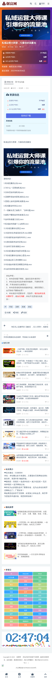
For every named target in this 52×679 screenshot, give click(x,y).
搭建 (39, 599)
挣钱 (25, 599)
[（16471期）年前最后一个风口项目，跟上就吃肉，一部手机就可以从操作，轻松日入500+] (9, 363)
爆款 (39, 606)
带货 (10, 307)
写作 (39, 577)
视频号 (40, 621)
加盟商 (32, 677)
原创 (25, 584)
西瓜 (39, 617)
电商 (25, 610)
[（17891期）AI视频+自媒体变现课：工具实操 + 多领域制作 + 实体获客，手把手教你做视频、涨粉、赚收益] (10, 535)
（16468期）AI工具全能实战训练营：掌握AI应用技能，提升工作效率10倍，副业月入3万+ (32, 422)
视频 (11, 621)
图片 (39, 584)
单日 (11, 584)
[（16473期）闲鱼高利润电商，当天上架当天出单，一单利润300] (9, 350)
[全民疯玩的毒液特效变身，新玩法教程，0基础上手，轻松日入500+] (10, 546)
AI (11, 573)
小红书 (25, 588)
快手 (25, 592)
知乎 (11, 614)
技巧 (11, 595)
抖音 (39, 595)
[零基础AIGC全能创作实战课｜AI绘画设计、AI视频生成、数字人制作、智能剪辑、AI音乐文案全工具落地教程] (9, 445)
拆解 (11, 599)
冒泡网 (4, 47)
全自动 (25, 577)
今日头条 (11, 577)
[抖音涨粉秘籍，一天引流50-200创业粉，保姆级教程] (10, 556)
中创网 (18, 354)
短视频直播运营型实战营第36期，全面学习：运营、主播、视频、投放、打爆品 (32, 514)
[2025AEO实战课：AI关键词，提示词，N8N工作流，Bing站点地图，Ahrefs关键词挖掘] (9, 410)
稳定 (25, 614)
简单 (39, 614)
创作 (11, 581)
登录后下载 (26, 116)
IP (5, 307)
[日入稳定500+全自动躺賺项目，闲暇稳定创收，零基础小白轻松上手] (9, 434)
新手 (39, 603)
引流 (11, 592)
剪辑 (39, 581)
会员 (19, 677)
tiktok (40, 573)
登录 (43, 4)
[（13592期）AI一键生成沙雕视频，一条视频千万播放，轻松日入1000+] (10, 524)
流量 (17, 307)
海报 (17, 313)
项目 (39, 625)
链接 (25, 313)
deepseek (26, 573)
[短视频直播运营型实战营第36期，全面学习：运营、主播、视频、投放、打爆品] (10, 513)
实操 (11, 588)
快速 (39, 592)
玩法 (11, 610)
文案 (25, 603)
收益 (11, 603)
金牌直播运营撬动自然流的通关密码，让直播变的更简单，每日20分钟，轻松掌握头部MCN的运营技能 (32, 457)
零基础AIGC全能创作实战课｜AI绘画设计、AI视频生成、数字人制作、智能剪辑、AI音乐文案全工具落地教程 (32, 446)
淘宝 (25, 606)
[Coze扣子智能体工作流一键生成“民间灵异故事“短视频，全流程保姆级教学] (9, 399)
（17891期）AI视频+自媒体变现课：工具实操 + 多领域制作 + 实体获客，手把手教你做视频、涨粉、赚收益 (32, 535)
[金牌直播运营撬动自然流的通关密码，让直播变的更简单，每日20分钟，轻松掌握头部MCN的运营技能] (9, 457)
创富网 (18, 657)
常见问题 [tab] (20, 82)
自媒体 (25, 617)
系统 (11, 617)
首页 (14, 88)
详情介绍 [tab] (9, 82)
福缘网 (18, 378)
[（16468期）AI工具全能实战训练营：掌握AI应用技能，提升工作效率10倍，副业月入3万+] (9, 422)
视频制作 (26, 621)
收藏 (9, 313)
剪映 (25, 581)
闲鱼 (25, 625)
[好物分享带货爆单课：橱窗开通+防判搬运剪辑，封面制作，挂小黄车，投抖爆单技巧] (9, 374)
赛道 (29, 307)
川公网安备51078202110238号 (26, 668)
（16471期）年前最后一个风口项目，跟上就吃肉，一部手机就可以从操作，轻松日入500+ (32, 363)
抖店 (25, 595)
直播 (23, 307)
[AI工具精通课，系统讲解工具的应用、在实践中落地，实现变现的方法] (9, 386)
